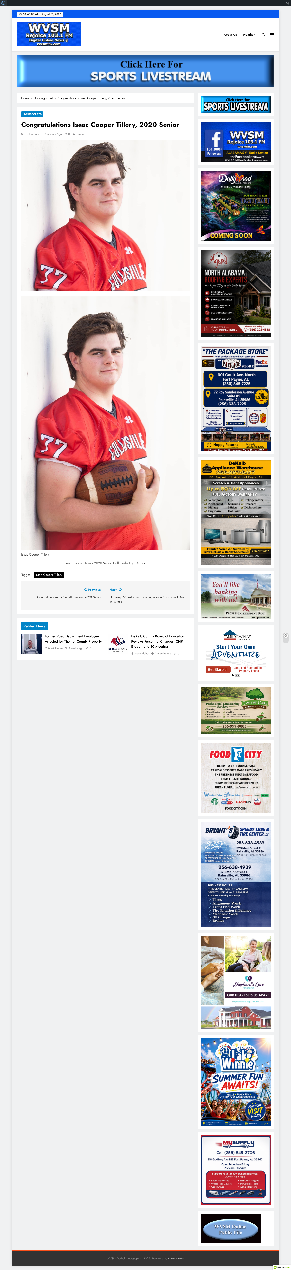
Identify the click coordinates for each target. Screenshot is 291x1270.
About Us (230, 34)
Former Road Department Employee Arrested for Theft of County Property (73, 639)
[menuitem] (3, 3)
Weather (249, 34)
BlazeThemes (176, 1258)
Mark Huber (55, 648)
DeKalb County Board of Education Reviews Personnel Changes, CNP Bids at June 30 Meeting (158, 641)
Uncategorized (32, 114)
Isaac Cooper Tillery (48, 574)
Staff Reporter (33, 134)
